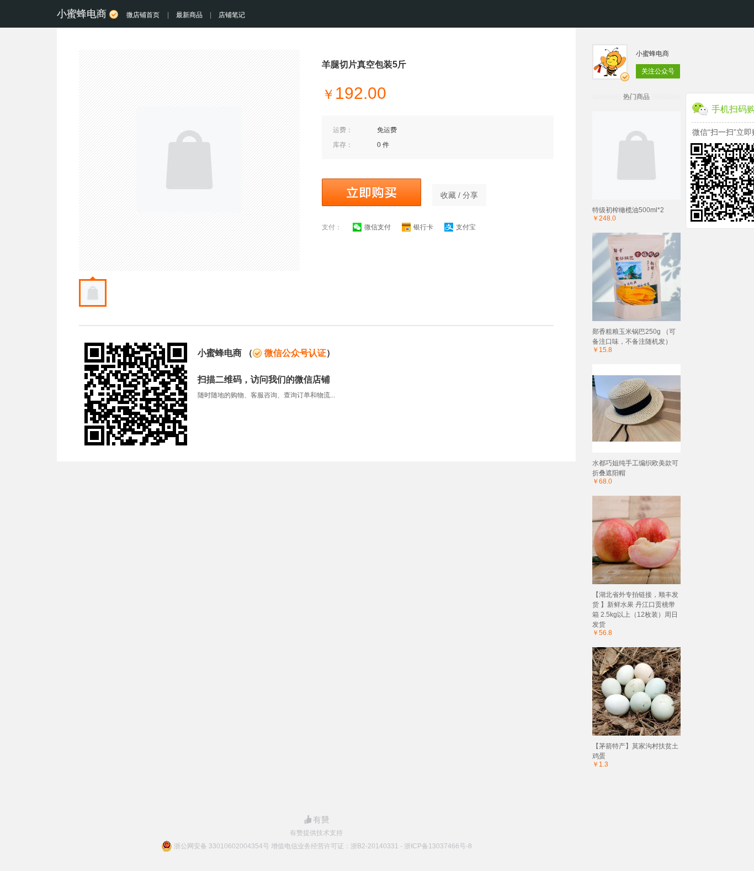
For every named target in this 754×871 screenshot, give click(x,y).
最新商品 (189, 15)
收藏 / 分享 (459, 195)
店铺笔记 (232, 15)
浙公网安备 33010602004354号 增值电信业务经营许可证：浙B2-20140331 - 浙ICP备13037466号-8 (323, 846)
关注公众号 (658, 71)
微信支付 (377, 227)
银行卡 (423, 227)
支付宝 (466, 227)
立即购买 (371, 192)
